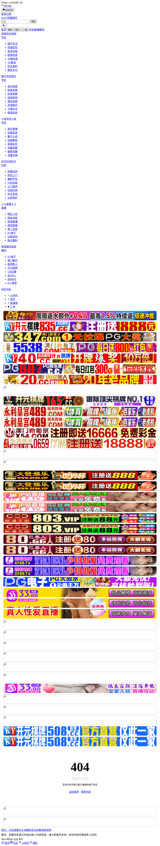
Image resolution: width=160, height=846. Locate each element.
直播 (36, 29)
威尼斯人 (13, 264)
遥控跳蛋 (13, 225)
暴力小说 (13, 136)
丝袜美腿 (13, 94)
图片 (17, 30)
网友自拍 (13, 218)
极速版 (14, 303)
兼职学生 (13, 179)
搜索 (33, 21)
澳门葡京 (13, 260)
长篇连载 (13, 147)
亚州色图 (13, 86)
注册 (8, 14)
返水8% (12, 275)
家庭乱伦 (13, 144)
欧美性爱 (13, 55)
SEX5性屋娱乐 (9, 17)
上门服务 (13, 186)
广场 (12, 306)
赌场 (41, 29)
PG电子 (12, 233)
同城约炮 (13, 171)
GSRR (15, 839)
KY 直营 (12, 283)
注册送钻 (13, 236)
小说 (25, 30)
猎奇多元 (13, 70)
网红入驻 (13, 214)
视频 (10, 30)
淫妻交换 (13, 155)
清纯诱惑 (13, 101)
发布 (12, 299)
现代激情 (13, 129)
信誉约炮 (13, 190)
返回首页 (74, 792)
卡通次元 (13, 109)
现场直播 (13, 221)
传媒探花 (13, 47)
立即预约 (13, 198)
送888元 (12, 279)
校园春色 (13, 140)
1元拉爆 (12, 271)
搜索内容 (86, 792)
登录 (3, 14)
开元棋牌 (13, 268)
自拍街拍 (13, 97)
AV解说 (12, 62)
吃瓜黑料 (13, 66)
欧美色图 (13, 90)
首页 (3, 29)
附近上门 (13, 175)
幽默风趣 (13, 151)
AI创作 (14, 295)
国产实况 (13, 43)
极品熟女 (13, 112)
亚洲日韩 (13, 51)
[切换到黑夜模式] (4, 25)
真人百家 (13, 229)
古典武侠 (13, 132)
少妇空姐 (13, 182)
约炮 (31, 29)
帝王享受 (13, 194)
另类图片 (13, 105)
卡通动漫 (13, 58)
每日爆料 (13, 240)
